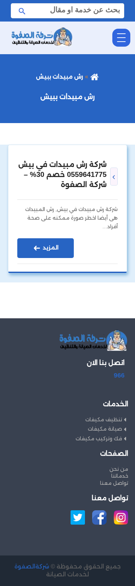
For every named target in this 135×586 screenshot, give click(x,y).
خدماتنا (119, 476)
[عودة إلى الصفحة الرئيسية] (94, 77)
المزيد (50, 247)
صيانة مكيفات (105, 429)
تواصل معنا (114, 483)
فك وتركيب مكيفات (99, 438)
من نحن (118, 469)
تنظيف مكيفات (103, 419)
